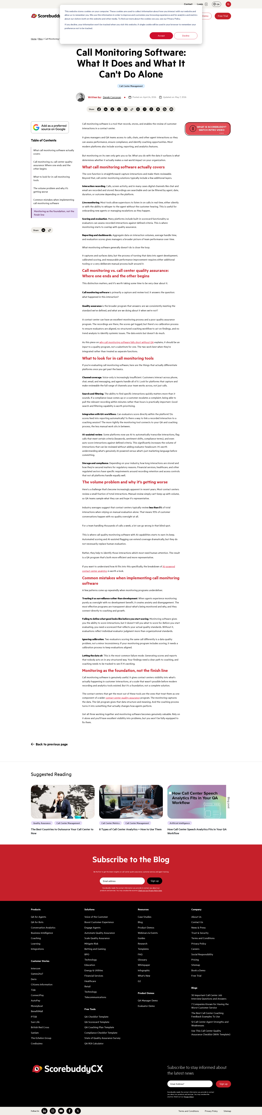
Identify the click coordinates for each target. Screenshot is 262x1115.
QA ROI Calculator (94, 1043)
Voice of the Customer (96, 916)
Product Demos (146, 927)
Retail (87, 986)
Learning (35, 943)
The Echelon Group (41, 1038)
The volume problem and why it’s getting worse (50, 190)
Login (200, 4)
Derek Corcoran (112, 97)
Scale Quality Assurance (97, 938)
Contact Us (197, 922)
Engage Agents (92, 927)
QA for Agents (38, 916)
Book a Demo (198, 970)
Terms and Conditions (203, 938)
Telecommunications (95, 997)
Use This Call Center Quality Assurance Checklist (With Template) (210, 1032)
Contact (188, 4)
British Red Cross (40, 1027)
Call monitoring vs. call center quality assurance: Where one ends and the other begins (52, 165)
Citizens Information (41, 984)
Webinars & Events (148, 933)
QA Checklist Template (96, 1016)
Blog (40, 38)
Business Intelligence (42, 933)
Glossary (142, 959)
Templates (143, 949)
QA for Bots (37, 922)
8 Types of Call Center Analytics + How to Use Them (130, 829)
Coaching (36, 938)
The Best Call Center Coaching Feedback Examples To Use (207, 1014)
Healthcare (90, 981)
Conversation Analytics (43, 927)
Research (142, 943)
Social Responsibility (202, 954)
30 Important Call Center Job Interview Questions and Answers (208, 997)
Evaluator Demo (146, 1006)
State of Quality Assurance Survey (102, 1038)
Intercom (35, 968)
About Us (196, 916)
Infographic (144, 970)
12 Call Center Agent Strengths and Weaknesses (209, 1023)
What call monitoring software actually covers (53, 152)
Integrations (37, 949)
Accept (161, 35)
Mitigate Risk (91, 943)
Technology (90, 959)
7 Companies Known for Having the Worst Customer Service (210, 1005)
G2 (139, 981)
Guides (141, 938)
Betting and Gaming (95, 949)
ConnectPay (37, 995)
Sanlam (35, 1032)
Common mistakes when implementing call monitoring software (53, 201)
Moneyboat (37, 1006)
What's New (144, 975)
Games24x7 (37, 973)
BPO (86, 954)
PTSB (34, 1016)
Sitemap (195, 965)
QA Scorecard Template (96, 1022)
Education (89, 965)
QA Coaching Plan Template (99, 1027)
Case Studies (144, 916)
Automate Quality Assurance (99, 933)
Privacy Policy (198, 943)
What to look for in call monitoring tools (51, 178)
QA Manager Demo (148, 1000)
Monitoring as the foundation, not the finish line (54, 213)
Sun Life (35, 1022)
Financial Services (93, 975)
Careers (195, 949)
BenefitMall (37, 1011)
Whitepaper (144, 965)
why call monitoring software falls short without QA (126, 342)
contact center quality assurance (123, 697)
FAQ (140, 954)
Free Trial (223, 16)
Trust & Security (199, 933)
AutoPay (35, 1000)
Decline (185, 35)
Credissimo (37, 1043)
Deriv (34, 979)
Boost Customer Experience (99, 922)
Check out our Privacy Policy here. (150, 890)
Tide (33, 990)
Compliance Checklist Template (100, 1032)
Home (33, 38)
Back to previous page (52, 744)
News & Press (198, 927)
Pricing (195, 959)
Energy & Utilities (93, 970)
